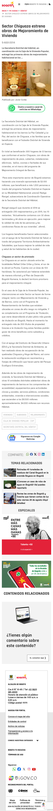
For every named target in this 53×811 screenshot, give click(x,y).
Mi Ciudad (13, 11)
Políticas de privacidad (25, 801)
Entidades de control (17, 721)
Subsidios (21, 414)
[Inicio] (8, 4)
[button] (27, 455)
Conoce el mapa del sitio (19, 716)
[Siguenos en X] (24, 769)
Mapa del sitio (12, 801)
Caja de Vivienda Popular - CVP (18, 420)
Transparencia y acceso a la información (20, 732)
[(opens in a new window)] (39, 455)
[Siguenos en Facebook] (14, 769)
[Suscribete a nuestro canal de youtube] (34, 769)
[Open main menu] (19, 4)
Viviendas (8, 414)
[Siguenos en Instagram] (29, 769)
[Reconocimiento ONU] (10, 790)
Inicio (4, 11)
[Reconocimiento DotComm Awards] (23, 790)
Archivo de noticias (16, 726)
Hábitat (23, 11)
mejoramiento (38, 414)
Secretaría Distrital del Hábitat (19, 427)
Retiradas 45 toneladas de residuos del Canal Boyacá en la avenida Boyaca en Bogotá (32, 472)
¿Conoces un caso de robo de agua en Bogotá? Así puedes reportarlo (31, 484)
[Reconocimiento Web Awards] (36, 790)
